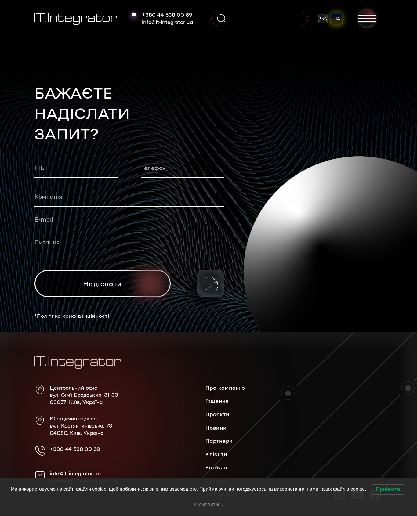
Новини (216, 427)
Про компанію (225, 387)
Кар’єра (216, 467)
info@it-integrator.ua (167, 22)
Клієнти (216, 454)
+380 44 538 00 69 (167, 15)
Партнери (219, 441)
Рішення (217, 401)
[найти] (221, 19)
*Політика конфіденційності (71, 316)
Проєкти (217, 414)
